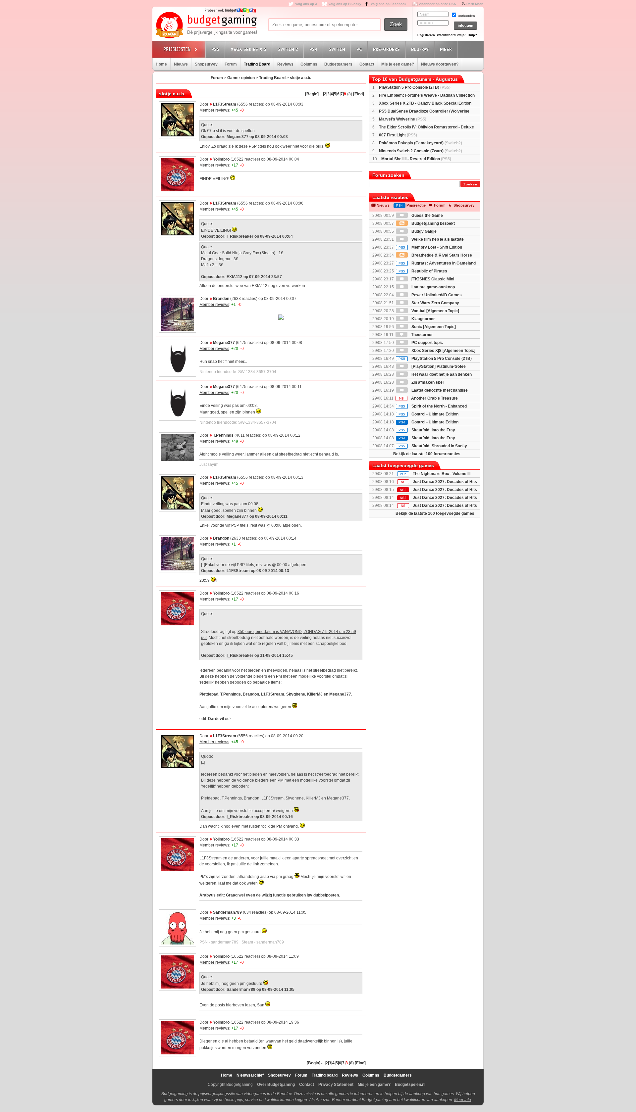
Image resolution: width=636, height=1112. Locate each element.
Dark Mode (475, 4)
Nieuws (181, 64)
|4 (331, 94)
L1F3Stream (224, 104)
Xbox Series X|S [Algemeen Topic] (442, 350)
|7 (341, 94)
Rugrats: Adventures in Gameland (437, 263)
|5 (334, 94)
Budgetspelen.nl (410, 1084)
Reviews (285, 64)
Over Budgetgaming (276, 1084)
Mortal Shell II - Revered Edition (416, 159)
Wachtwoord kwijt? (451, 35)
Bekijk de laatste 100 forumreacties (426, 454)
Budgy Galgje (423, 231)
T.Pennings (223, 435)
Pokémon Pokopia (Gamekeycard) (420, 143)
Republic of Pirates (422, 271)
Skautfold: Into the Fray (426, 430)
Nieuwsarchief (250, 1075)
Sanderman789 (227, 912)
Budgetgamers (338, 64)
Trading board (325, 1075)
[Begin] (312, 94)
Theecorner (421, 334)
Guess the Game (426, 215)
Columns (308, 64)
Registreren (426, 35)
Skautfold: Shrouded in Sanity (432, 446)
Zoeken (470, 184)
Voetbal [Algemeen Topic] (434, 311)
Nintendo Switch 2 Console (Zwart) (420, 151)
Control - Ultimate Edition (428, 414)
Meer (446, 49)
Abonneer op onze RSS (437, 4)
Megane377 (224, 342)
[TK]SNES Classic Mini (432, 279)
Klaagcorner (422, 318)
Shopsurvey (206, 64)
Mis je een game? (397, 64)
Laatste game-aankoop (432, 287)
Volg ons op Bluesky (344, 4)
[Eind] (358, 94)
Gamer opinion (241, 77)
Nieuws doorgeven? (439, 64)
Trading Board (257, 64)
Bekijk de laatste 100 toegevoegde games (435, 513)
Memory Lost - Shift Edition (430, 247)
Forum (231, 64)
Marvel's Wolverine (402, 119)
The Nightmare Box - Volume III (441, 473)
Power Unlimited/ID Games (436, 295)
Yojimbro (221, 159)
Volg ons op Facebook (388, 4)
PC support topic (426, 342)
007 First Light (398, 135)
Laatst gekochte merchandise (439, 390)
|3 (328, 94)
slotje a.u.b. (300, 77)
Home (161, 64)
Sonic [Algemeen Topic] (433, 326)
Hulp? (472, 35)
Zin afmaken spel (427, 382)
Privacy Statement (335, 1084)
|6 (338, 94)
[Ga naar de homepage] (206, 25)
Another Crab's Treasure (428, 398)
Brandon (221, 298)
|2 (324, 94)
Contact (366, 64)
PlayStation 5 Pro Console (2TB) (414, 87)
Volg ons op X (306, 4)
